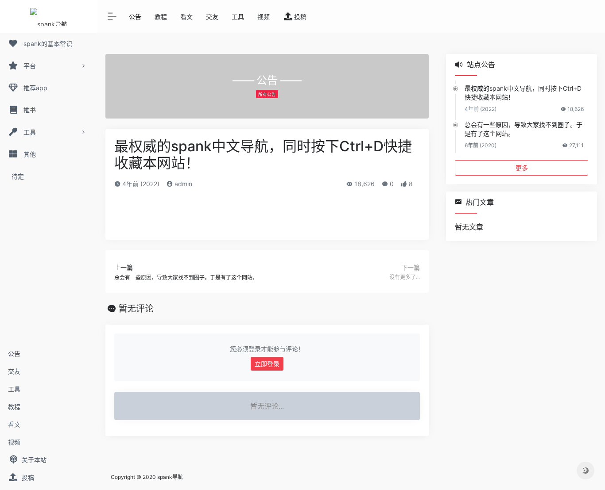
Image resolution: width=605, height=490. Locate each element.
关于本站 (34, 459)
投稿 (28, 477)
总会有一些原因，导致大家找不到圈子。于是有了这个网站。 (523, 129)
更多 (522, 168)
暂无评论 (136, 308)
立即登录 (267, 364)
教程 (14, 406)
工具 (14, 389)
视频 (14, 442)
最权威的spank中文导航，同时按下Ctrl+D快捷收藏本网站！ (523, 92)
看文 (14, 424)
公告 (14, 353)
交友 (14, 371)
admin (182, 184)
